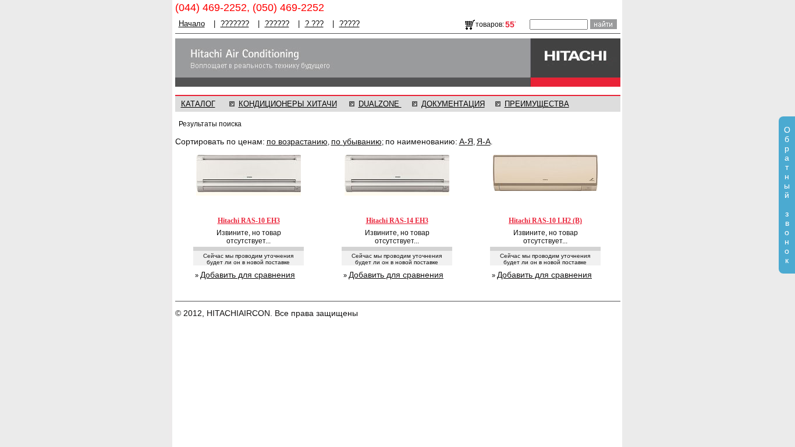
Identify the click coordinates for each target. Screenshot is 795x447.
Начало (192, 23)
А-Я (466, 141)
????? (349, 23)
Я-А (484, 141)
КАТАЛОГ (198, 104)
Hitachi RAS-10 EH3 (249, 221)
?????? (277, 23)
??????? (235, 23)
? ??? (314, 23)
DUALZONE (380, 104)
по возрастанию (297, 141)
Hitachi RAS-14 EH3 (397, 221)
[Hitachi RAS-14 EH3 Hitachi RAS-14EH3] (396, 194)
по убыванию (356, 141)
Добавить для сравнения (247, 274)
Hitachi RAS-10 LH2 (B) (545, 221)
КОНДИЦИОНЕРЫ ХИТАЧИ (288, 104)
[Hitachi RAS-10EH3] (248, 194)
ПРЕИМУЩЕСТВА (537, 104)
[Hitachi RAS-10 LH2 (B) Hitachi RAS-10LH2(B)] (545, 189)
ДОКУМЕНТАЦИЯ (453, 104)
